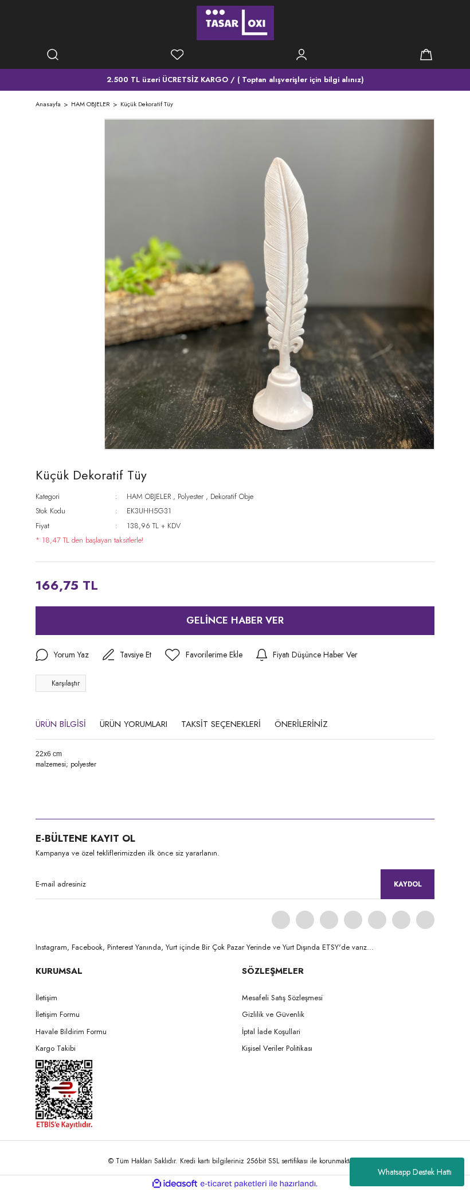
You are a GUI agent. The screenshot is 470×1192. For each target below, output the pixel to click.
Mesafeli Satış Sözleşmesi (282, 997)
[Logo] (235, 23)
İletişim (46, 997)
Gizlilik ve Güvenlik (273, 1014)
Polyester (190, 496)
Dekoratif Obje (231, 496)
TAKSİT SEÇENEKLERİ (221, 724)
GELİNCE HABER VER (235, 620)
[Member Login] (301, 54)
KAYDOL (408, 884)
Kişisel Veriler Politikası (277, 1048)
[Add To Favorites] (203, 655)
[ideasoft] (175, 1183)
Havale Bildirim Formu (71, 1031)
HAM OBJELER (149, 496)
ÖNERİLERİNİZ (301, 724)
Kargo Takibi (56, 1048)
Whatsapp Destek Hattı (415, 1172)
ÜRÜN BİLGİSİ (61, 724)
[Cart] (425, 54)
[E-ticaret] (233, 1184)
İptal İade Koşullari (271, 1031)
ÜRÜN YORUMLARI (133, 724)
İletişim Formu (58, 1014)
